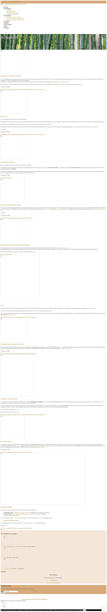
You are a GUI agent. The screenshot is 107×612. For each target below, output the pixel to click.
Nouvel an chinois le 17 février (11, 76)
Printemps (4, 116)
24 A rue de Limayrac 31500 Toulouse (10, 2)
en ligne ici (19, 445)
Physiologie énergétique (13, 12)
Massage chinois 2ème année (11, 205)
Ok (84, 610)
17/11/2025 (3, 528)
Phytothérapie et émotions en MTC (12, 344)
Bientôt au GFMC (6, 507)
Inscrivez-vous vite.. (66, 348)
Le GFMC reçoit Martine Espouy (21, 514)
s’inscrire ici (45, 209)
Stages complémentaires (13, 14)
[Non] (86, 610)
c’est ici (17, 409)
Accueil (6, 7)
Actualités (9, 10)
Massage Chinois (11, 11)
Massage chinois (16, 89)
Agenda (6, 23)
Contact (6, 28)
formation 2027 (94, 126)
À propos (6, 21)
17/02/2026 (3, 89)
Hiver (2, 305)
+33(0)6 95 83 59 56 (5, 1)
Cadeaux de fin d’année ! (9, 399)
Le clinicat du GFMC (7, 162)
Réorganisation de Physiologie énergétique (15, 245)
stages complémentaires (39, 89)
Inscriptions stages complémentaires (16, 19)
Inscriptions (7, 15)
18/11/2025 (3, 317)
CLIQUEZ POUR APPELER (53, 582)
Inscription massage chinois (13, 17)
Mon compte (8, 24)
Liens (5, 26)
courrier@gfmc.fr (15, 1)
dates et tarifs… (12, 314)
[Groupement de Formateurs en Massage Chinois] (13, 4)
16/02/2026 (3, 218)
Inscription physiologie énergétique (15, 18)
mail (34, 251)
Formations (7, 8)
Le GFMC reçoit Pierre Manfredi (22, 512)
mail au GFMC (60, 209)
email (2, 591)
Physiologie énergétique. (63, 248)
